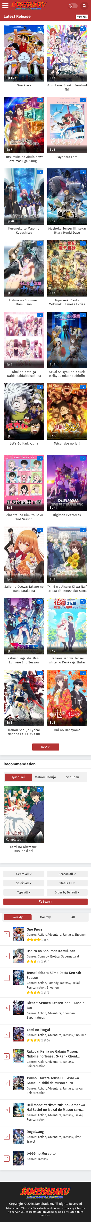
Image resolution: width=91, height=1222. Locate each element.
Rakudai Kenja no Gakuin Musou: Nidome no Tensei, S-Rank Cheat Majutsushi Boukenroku (52, 1054)
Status (65, 883)
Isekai (76, 983)
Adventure (54, 934)
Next (44, 747)
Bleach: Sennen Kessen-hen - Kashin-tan (56, 1005)
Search (47, 901)
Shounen (72, 777)
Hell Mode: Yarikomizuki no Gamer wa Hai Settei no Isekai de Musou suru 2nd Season (56, 1107)
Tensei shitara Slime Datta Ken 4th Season (54, 975)
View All (82, 17)
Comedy (43, 956)
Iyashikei (18, 777)
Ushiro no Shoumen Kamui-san (51, 951)
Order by (66, 892)
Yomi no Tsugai (38, 1030)
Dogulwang (35, 1132)
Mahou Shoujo (45, 777)
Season (66, 874)
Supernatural (70, 956)
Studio (22, 883)
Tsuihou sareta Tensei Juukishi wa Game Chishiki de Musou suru (53, 1080)
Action (42, 934)
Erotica (55, 956)
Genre (22, 874)
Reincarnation (36, 987)
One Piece (34, 929)
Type (22, 892)
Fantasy (68, 934)
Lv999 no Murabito (41, 1154)
